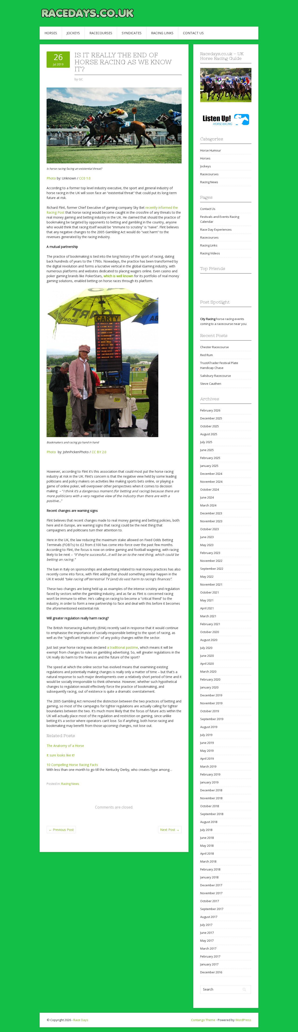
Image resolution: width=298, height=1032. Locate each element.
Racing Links (162, 33)
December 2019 (211, 695)
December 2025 (211, 418)
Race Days (80, 1020)
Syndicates (132, 33)
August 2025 (208, 434)
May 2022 (206, 576)
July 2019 (206, 735)
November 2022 (211, 561)
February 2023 (210, 553)
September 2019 (211, 719)
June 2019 (207, 743)
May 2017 (206, 940)
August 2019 (208, 727)
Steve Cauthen (210, 383)
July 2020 (206, 648)
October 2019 (209, 711)
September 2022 (211, 569)
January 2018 (209, 877)
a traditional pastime (122, 647)
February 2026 (210, 410)
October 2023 (209, 529)
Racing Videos (210, 253)
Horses (50, 33)
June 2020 (207, 656)
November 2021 (211, 584)
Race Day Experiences (216, 229)
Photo (51, 178)
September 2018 (211, 814)
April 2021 (207, 608)
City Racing (207, 319)
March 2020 (208, 671)
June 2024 (207, 497)
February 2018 (210, 869)
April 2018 (207, 853)
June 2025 (207, 450)
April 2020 (207, 663)
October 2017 (209, 901)
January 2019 (209, 782)
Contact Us (193, 33)
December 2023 (211, 513)
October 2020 (209, 632)
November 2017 (211, 893)
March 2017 (208, 948)
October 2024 (209, 489)
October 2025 (209, 426)
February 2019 (210, 774)
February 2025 (210, 458)
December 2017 (211, 885)
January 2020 (209, 687)
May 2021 (206, 600)
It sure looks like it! (60, 755)
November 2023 (211, 521)
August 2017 (208, 917)
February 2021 (210, 624)
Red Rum (206, 355)
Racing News (70, 784)
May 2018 (206, 845)
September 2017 (211, 909)
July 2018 (206, 830)
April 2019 (207, 758)
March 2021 (208, 616)
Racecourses (100, 33)
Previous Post (61, 829)
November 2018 (211, 798)
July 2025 (206, 442)
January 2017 (209, 964)
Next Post (169, 829)
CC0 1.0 (85, 178)
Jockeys (73, 33)
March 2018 (208, 861)
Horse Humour (210, 150)
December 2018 (211, 790)
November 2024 (211, 481)
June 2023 (207, 537)
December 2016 (211, 972)
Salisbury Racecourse (215, 376)
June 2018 (207, 838)
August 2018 (208, 822)
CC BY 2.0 (99, 452)
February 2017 (210, 956)
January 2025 (209, 466)
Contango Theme (203, 1020)
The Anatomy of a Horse (65, 745)
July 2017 (206, 925)
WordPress (243, 1020)
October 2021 (209, 592)
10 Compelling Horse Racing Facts (72, 764)
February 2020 (210, 679)
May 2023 (206, 545)
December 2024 (211, 474)
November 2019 (211, 703)
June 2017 (207, 933)
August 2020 (208, 640)
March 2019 (208, 766)
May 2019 (206, 751)
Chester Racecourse (214, 347)
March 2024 (208, 505)
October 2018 (209, 806)
